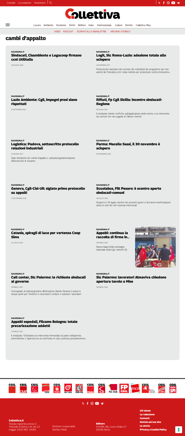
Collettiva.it (16, 420)
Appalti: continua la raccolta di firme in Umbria (112, 237)
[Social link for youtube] (173, 2)
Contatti (11, 2)
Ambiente (48, 25)
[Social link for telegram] (178, 2)
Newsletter (40, 2)
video (57, 31)
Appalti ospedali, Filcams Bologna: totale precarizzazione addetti (44, 324)
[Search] (50, 3)
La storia (145, 425)
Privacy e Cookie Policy (153, 429)
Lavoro (37, 25)
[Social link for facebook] (163, 2)
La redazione (24, 2)
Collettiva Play (143, 25)
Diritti (72, 25)
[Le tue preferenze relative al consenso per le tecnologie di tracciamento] (178, 429)
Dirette (128, 25)
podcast (68, 31)
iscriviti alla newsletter (91, 31)
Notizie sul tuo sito (150, 421)
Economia (61, 25)
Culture (118, 25)
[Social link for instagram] (168, 2)
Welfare (82, 25)
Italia (91, 25)
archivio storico (120, 31)
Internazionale (104, 25)
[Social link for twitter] (159, 2)
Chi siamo (145, 410)
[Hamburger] (8, 25)
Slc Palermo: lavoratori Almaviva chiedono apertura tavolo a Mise (131, 279)
